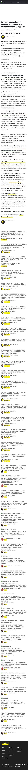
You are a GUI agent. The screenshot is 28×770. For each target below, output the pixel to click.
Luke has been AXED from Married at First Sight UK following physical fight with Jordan (13, 728)
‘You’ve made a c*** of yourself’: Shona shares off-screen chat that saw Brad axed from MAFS (14, 689)
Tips (21, 2)
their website (11, 193)
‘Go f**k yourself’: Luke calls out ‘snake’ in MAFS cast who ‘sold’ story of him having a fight (13, 715)
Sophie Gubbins (14, 263)
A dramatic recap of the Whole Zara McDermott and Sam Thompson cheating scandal (13, 467)
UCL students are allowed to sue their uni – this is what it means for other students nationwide (13, 419)
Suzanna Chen (5, 264)
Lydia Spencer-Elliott (10, 484)
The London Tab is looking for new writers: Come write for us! (13, 340)
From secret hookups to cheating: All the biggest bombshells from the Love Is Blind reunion (13, 651)
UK (5, 472)
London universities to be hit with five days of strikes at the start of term (13, 383)
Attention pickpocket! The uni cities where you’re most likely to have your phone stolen (14, 612)
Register (10, 755)
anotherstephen (9, 470)
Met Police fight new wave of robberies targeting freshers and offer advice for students (13, 330)
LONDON (4, 239)
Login (10, 756)
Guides (16, 355)
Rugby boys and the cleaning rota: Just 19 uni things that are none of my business (13, 637)
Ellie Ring (7, 602)
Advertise (11, 748)
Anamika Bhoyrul (9, 344)
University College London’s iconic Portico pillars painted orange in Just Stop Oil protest (13, 259)
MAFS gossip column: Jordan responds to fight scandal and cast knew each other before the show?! (14, 504)
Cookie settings (19, 751)
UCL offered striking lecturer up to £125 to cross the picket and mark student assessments (13, 432)
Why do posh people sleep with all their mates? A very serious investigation (14, 664)
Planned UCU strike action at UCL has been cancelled (13, 361)
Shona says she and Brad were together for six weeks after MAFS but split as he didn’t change (13, 678)
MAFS (13, 508)
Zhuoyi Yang (7, 250)
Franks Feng (7, 311)
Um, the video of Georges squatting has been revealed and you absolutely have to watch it (13, 599)
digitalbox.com (7, 764)
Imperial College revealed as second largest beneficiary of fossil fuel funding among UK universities (13, 296)
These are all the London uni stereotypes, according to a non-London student (13, 351)
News (13, 36)
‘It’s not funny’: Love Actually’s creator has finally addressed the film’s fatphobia (14, 585)
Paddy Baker (8, 36)
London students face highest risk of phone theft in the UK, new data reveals (13, 308)
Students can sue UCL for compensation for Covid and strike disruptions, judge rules (12, 444)
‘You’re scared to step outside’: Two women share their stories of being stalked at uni (13, 561)
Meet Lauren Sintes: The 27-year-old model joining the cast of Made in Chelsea (12, 626)
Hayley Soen (7, 508)
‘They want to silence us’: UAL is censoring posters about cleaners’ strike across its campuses (14, 247)
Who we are (19, 748)
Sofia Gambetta (8, 459)
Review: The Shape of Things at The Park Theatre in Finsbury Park (13, 456)
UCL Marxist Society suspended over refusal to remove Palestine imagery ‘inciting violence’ (14, 234)
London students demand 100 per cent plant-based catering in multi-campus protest (13, 319)
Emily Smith (7, 495)
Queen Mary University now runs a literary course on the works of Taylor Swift (13, 284)
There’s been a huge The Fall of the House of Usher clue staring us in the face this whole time (14, 547)
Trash (19, 538)
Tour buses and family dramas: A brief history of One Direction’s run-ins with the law (13, 534)
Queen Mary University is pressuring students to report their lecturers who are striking (12, 273)
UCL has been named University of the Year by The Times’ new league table (13, 372)
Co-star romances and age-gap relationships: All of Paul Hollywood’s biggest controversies (13, 480)
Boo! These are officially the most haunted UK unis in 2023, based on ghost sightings (13, 492)
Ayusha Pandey (8, 355)
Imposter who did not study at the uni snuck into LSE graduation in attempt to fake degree (13, 395)
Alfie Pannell (13, 238)
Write (18, 2)
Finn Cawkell (8, 277)
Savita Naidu (7, 288)
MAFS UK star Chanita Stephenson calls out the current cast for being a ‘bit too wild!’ (13, 703)
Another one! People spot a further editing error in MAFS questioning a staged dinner (13, 572)
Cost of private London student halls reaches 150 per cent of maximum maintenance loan (13, 407)
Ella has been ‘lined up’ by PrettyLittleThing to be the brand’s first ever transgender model (12, 520)
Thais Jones (4, 238)
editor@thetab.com (18, 764)
